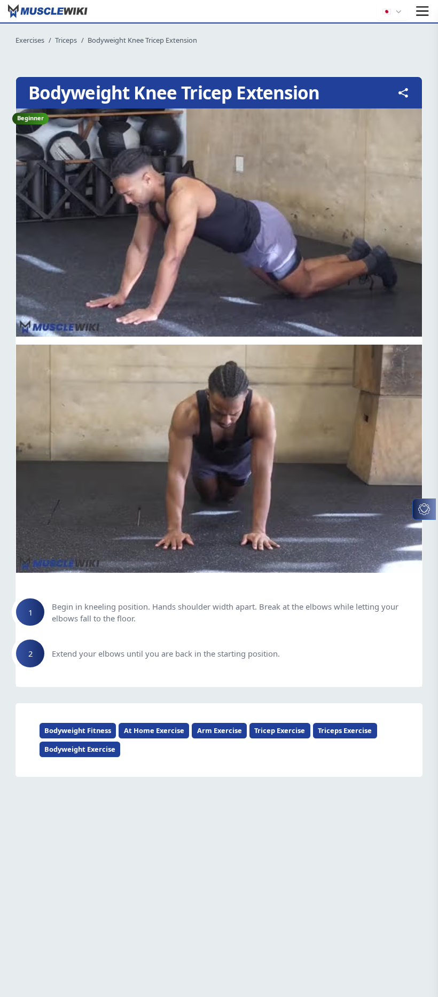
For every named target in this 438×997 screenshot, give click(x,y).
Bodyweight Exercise (79, 749)
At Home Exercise (154, 730)
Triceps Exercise (345, 730)
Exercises (29, 40)
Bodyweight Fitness (77, 730)
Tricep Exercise (279, 730)
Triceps (66, 40)
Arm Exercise (219, 730)
